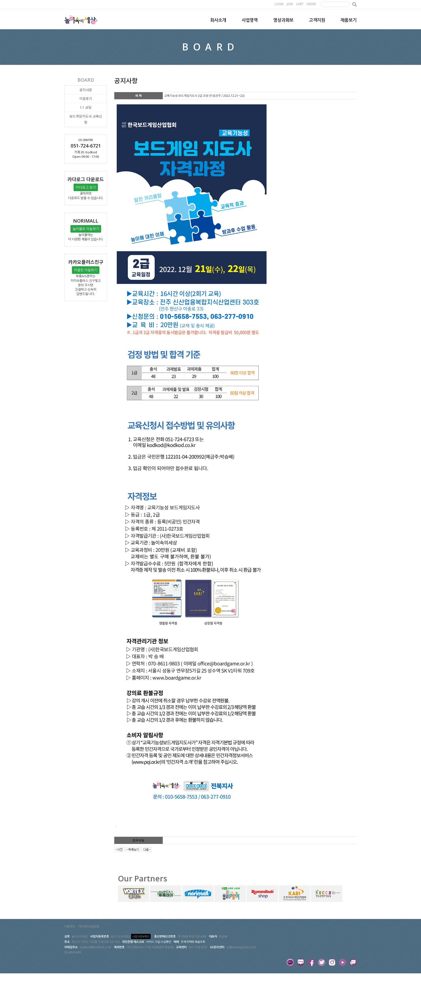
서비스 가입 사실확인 (158, 942)
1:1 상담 (86, 107)
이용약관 (69, 926)
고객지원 (317, 20)
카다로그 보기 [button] (86, 187)
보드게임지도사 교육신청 (85, 119)
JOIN (290, 4)
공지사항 (85, 90)
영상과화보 (283, 20)
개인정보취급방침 (89, 926)
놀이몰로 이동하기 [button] (86, 229)
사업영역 (250, 20)
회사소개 (218, 20)
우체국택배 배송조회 (193, 942)
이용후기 (85, 98)
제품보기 (348, 20)
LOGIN (279, 4)
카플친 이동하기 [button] (85, 270)
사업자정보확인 (140, 936)
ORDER (311, 4)
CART (299, 4)
